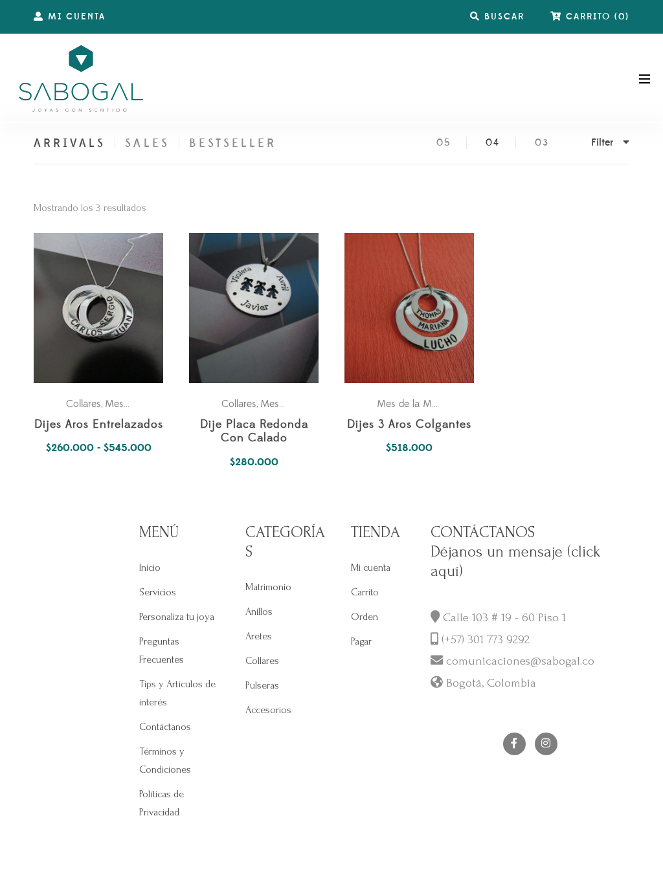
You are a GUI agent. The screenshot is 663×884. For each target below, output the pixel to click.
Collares (83, 403)
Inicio (150, 567)
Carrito (365, 592)
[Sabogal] (81, 78)
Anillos (259, 611)
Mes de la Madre (414, 403)
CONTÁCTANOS (483, 532)
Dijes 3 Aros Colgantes (409, 425)
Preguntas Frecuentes (161, 650)
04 (493, 143)
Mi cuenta (370, 567)
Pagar (361, 641)
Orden (364, 617)
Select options (104, 308)
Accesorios (268, 710)
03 (542, 143)
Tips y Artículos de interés (177, 693)
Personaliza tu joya (176, 617)
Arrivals (70, 143)
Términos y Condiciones (165, 760)
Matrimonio (268, 587)
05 (443, 143)
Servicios (157, 592)
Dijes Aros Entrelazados (98, 425)
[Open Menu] (644, 78)
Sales (147, 143)
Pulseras (262, 685)
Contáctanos (165, 727)
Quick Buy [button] (260, 308)
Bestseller (233, 143)
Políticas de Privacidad (161, 803)
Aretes (258, 636)
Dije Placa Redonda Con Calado (254, 432)
